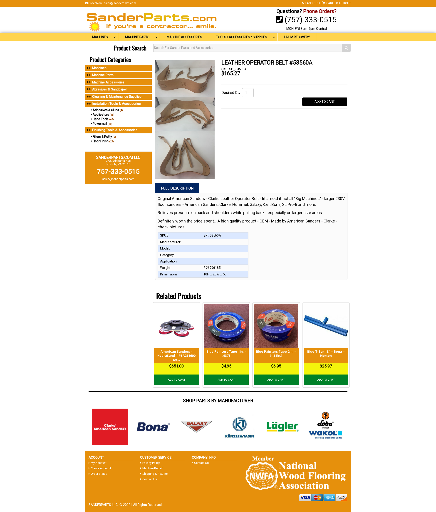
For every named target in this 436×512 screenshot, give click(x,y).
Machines (99, 68)
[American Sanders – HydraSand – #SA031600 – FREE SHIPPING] (176, 326)
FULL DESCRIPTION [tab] (177, 188)
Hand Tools (101, 119)
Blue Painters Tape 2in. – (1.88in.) (276, 353)
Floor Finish (101, 141)
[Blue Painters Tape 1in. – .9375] (226, 326)
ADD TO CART (325, 101)
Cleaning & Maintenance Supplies (116, 97)
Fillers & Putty (102, 136)
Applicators (101, 114)
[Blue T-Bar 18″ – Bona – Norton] (326, 326)
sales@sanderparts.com (120, 3)
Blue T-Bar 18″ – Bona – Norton (326, 353)
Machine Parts (103, 75)
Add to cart (176, 379)
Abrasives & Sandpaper (109, 89)
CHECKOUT (343, 3)
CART (330, 3)
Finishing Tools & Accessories (114, 130)
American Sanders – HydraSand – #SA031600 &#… (176, 355)
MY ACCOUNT (311, 3)
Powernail (100, 123)
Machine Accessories (108, 82)
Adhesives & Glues (106, 110)
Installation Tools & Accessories (116, 104)
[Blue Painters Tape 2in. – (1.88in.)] (276, 326)
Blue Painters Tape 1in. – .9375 (226, 353)
